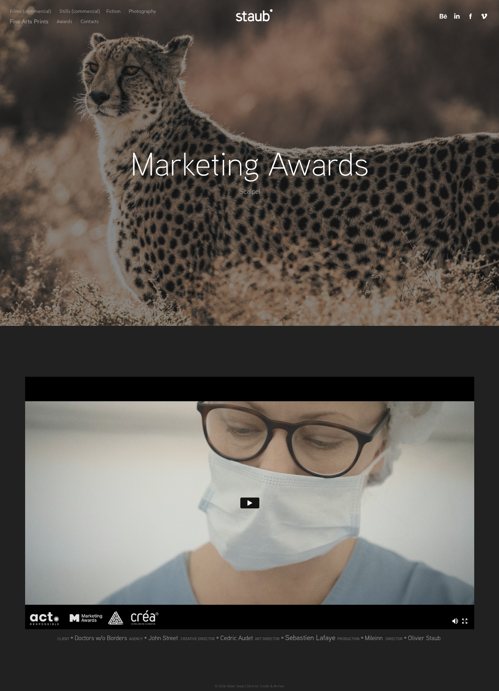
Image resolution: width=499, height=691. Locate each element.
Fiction (113, 11)
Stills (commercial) (79, 11)
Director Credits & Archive (265, 686)
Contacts (89, 21)
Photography (142, 11)
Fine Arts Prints (29, 21)
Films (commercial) (30, 11)
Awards (64, 21)
